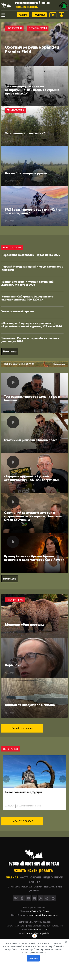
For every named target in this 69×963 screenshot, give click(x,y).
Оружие (36, 877)
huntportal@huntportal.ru (38, 933)
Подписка (39, 15)
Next (62, 779)
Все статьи (10, 351)
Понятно (33, 958)
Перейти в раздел (22, 728)
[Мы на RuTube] (35, 900)
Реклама (26, 887)
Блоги (58, 877)
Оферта (38, 887)
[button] (33, 948)
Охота (24, 877)
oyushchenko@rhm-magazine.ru (42, 915)
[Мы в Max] (53, 900)
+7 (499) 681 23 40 (39, 911)
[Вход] (61, 14)
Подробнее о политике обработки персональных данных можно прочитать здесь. (33, 951)
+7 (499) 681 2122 (39, 929)
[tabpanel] (34, 782)
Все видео (9, 578)
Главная (12, 877)
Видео (48, 877)
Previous (6, 779)
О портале (14, 887)
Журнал (23, 15)
